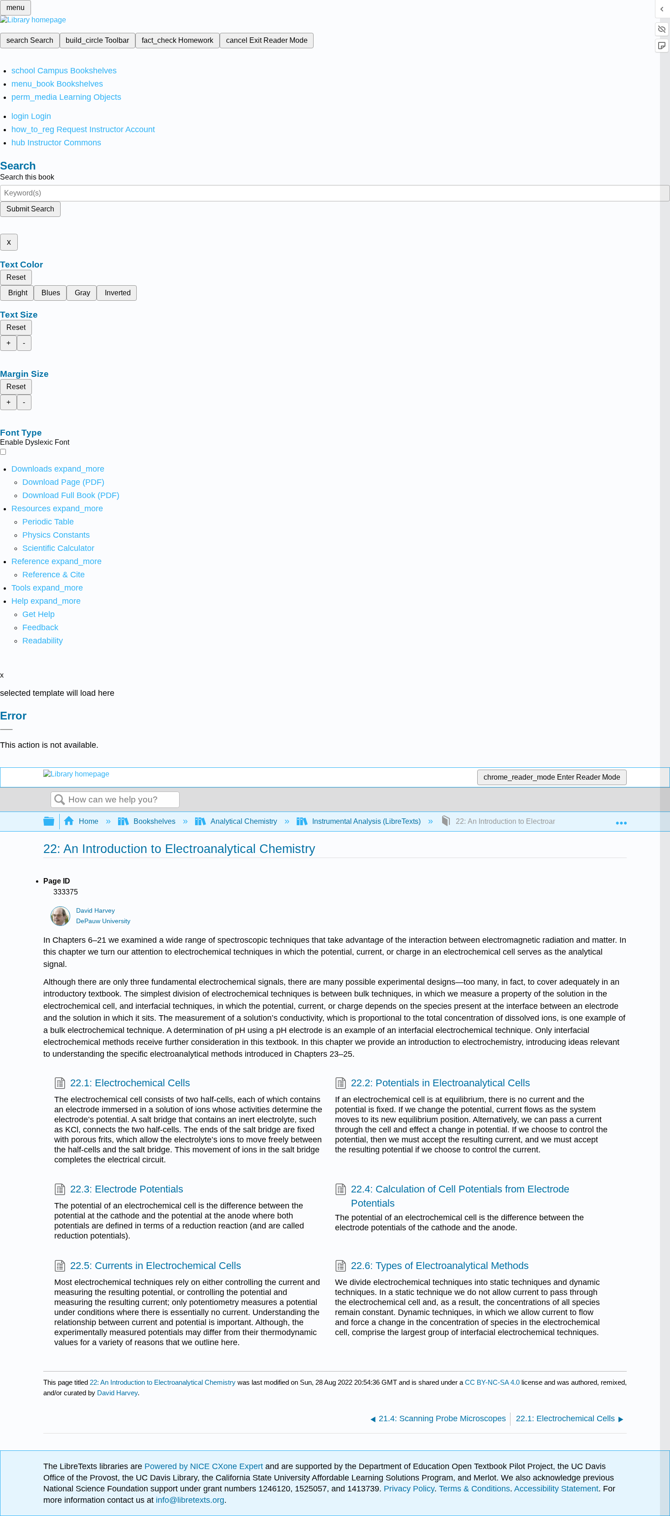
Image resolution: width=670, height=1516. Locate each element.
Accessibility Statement (556, 1488)
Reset (16, 277)
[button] (40, 627)
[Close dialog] (6, 729)
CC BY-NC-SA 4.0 (492, 1382)
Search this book (27, 177)
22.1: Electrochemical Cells (130, 1083)
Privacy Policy (409, 1488)
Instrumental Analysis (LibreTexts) (366, 821)
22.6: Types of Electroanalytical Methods (440, 1265)
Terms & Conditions (474, 1488)
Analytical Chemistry (244, 821)
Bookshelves (154, 821)
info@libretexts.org (189, 1500)
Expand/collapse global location (621, 819)
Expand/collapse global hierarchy (54, 822)
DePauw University (103, 921)
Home (88, 821)
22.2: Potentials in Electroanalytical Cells (440, 1083)
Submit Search (30, 209)
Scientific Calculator (58, 548)
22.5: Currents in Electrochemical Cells (155, 1265)
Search (60, 800)
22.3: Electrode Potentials (126, 1189)
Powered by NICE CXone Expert (204, 1466)
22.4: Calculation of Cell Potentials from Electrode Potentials (460, 1196)
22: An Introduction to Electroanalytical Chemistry (163, 1382)
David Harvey (95, 910)
